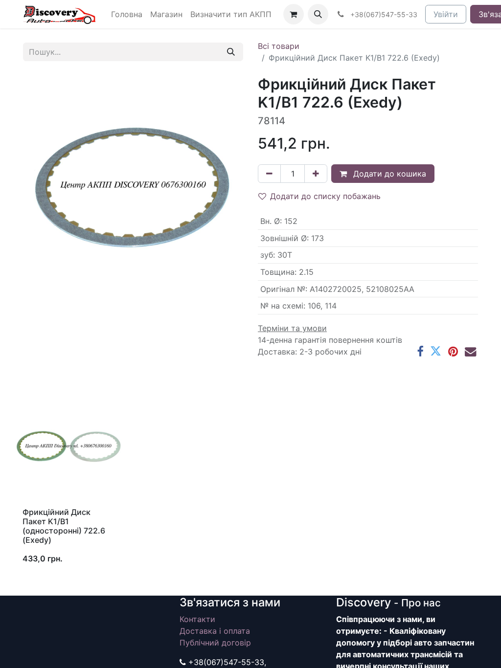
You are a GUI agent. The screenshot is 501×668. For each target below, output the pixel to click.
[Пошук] (231, 52)
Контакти (197, 619)
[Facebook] (420, 351)
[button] (318, 14)
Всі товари (278, 46)
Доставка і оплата (215, 631)
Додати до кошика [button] (388, 173)
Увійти (445, 14)
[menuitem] (126, 14)
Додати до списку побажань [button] (325, 196)
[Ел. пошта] (470, 351)
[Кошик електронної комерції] (293, 14)
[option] (250, 482)
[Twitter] (435, 351)
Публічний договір (215, 642)
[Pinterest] (453, 351)
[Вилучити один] (269, 173)
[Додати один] (315, 173)
